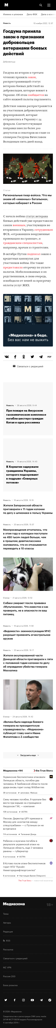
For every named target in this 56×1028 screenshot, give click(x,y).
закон (32, 77)
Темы (6, 913)
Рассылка (8, 949)
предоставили (13, 267)
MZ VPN (7, 967)
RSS (7, 940)
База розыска (10, 985)
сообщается (36, 95)
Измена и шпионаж (13, 14)
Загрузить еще (28, 755)
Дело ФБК (32, 14)
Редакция (8, 931)
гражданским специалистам (22, 243)
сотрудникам (44, 230)
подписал (33, 254)
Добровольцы (9, 61)
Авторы (7, 922)
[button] (49, 5)
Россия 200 (9, 976)
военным (19, 225)
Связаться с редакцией (30, 366)
